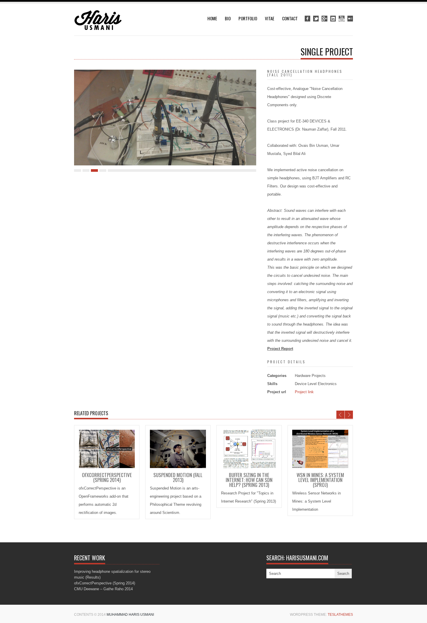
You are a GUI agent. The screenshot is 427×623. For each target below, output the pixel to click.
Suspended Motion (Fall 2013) (177, 477)
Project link (304, 392)
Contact (290, 18)
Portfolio (247, 18)
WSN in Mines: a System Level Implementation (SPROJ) (320, 479)
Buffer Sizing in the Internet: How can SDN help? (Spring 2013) (249, 479)
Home (212, 18)
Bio (228, 18)
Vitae (269, 18)
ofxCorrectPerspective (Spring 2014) (107, 477)
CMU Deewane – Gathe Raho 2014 (103, 589)
